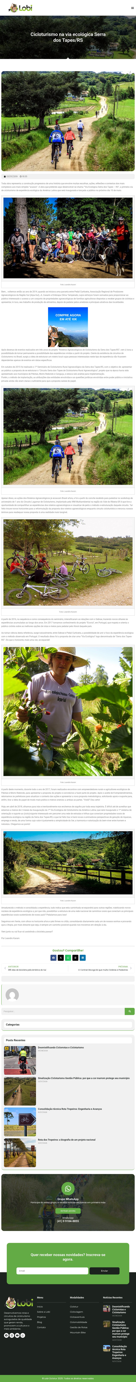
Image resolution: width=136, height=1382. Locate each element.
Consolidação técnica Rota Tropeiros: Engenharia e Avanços (70, 1109)
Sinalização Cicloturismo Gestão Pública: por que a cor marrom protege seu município (84, 1078)
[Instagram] (11, 1335)
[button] (132, 8)
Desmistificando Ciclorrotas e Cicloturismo (61, 1047)
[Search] (130, 1011)
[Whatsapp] (22, 1335)
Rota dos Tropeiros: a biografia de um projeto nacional (66, 1139)
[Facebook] (6, 1335)
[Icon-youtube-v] (17, 1335)
